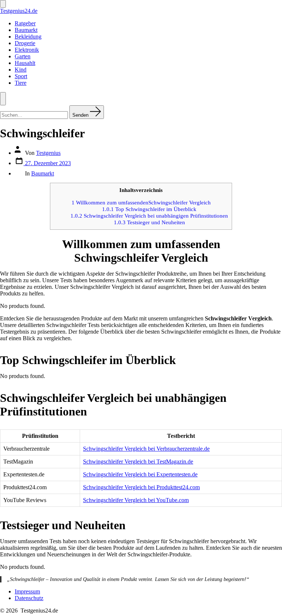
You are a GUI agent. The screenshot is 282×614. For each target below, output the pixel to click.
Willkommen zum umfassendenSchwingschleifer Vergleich (141, 202)
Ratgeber (25, 23)
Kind (20, 69)
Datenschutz (29, 598)
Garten (22, 56)
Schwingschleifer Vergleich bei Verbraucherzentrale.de (146, 449)
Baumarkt (26, 30)
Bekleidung (28, 36)
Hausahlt (25, 63)
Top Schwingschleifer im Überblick (149, 209)
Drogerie (25, 43)
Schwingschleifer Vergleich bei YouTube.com (136, 500)
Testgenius (48, 153)
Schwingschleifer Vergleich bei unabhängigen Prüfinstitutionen (149, 215)
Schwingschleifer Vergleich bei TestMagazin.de (138, 461)
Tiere (20, 83)
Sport (21, 76)
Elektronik (27, 50)
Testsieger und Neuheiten (149, 222)
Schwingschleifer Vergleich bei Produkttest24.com (141, 487)
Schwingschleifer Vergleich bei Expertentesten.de (140, 474)
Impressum (27, 591)
